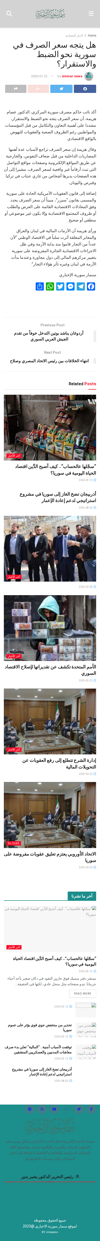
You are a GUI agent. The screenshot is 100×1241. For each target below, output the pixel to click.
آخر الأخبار (14, 455)
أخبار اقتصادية (74, 35)
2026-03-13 (86, 480)
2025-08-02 (86, 507)
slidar (13, 843)
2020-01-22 (39, 76)
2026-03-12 (61, 1058)
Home (92, 35)
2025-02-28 (86, 586)
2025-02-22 (86, 680)
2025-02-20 (86, 867)
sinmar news (72, 76)
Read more (82, 993)
